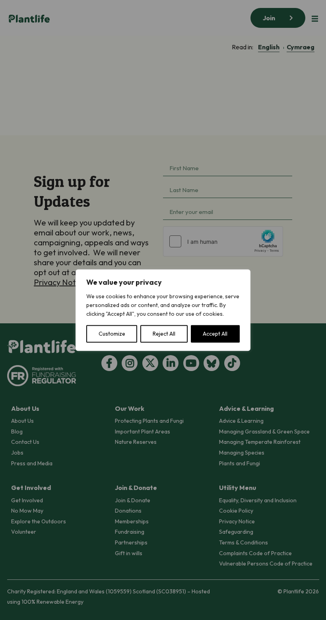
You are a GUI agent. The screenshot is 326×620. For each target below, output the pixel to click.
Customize (112, 333)
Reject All (164, 333)
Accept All (215, 333)
